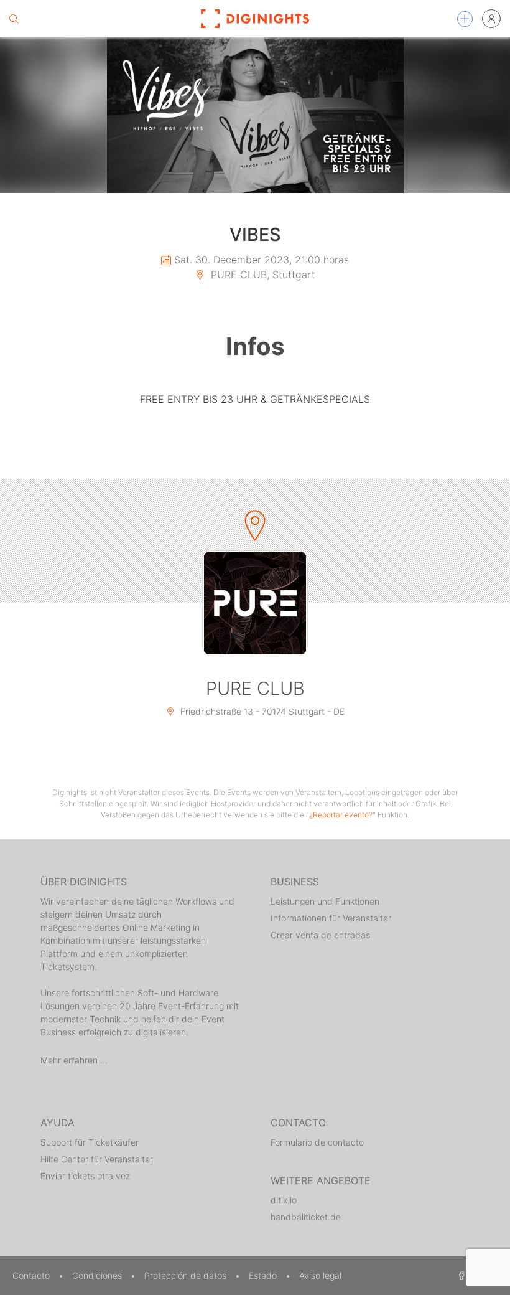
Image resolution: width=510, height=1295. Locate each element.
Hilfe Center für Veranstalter (96, 1159)
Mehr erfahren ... (74, 1060)
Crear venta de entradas (320, 935)
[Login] (491, 18)
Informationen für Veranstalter (331, 918)
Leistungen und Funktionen (325, 901)
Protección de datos (186, 1275)
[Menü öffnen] (465, 19)
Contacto (32, 1275)
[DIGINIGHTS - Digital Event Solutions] (255, 18)
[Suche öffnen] (13, 18)
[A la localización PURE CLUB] (255, 603)
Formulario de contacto (317, 1142)
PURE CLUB (255, 688)
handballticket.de (306, 1217)
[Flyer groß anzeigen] (255, 115)
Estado (264, 1275)
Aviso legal (320, 1275)
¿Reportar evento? (341, 814)
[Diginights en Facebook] (459, 1275)
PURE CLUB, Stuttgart (261, 274)
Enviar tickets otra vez (85, 1175)
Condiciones (98, 1275)
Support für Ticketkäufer (89, 1142)
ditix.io (284, 1200)
